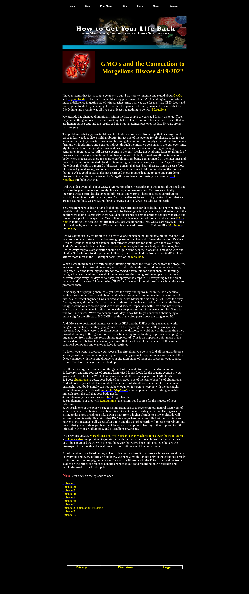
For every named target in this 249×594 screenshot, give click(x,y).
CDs (124, 6)
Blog (87, 6)
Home (72, 6)
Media (156, 6)
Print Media (106, 6)
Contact (174, 6)
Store (140, 6)
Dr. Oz (71, 228)
